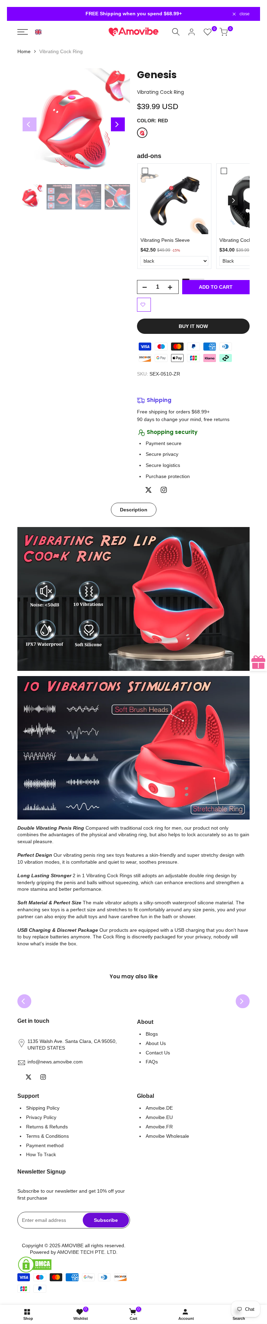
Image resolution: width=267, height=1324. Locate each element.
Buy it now (193, 326)
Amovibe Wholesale (167, 1136)
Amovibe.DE (159, 1108)
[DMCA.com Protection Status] (73, 1264)
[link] (174, 200)
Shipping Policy (42, 1108)
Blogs (152, 1034)
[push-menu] (23, 32)
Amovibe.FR (159, 1126)
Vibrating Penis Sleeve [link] (165, 240)
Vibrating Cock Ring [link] (241, 240)
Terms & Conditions (47, 1136)
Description (133, 509)
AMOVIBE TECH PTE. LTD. (87, 1252)
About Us (156, 1043)
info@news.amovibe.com (55, 1061)
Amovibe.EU (159, 1117)
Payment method (45, 1145)
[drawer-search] (177, 32)
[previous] (30, 124)
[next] (118, 124)
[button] (38, 32)
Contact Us (158, 1052)
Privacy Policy (41, 1117)
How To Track (41, 1154)
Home (24, 51)
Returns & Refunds (47, 1126)
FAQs (152, 1061)
